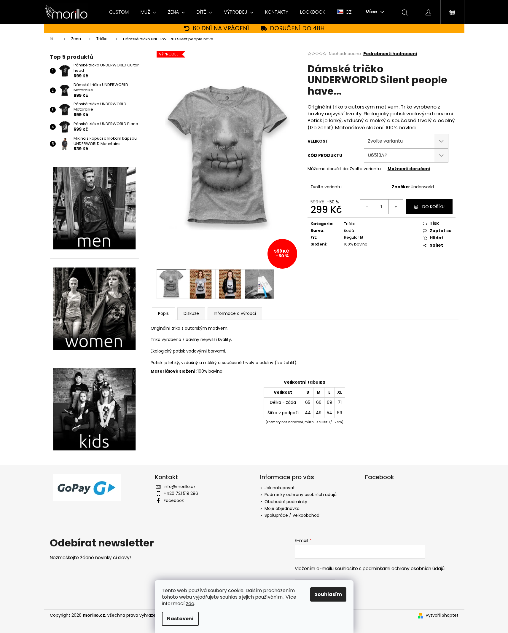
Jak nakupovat (280, 488)
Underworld (422, 187)
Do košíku (433, 207)
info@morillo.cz (179, 487)
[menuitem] (119, 12)
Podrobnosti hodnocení (390, 54)
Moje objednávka (282, 508)
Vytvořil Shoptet (442, 615)
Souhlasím (328, 594)
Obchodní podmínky (286, 502)
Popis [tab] (163, 313)
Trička (350, 224)
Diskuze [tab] (191, 313)
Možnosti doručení (409, 169)
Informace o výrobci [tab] (235, 313)
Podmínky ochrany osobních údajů (301, 495)
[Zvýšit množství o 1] (395, 207)
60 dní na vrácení (221, 28)
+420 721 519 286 (181, 493)
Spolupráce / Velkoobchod (292, 515)
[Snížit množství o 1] (367, 207)
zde (190, 603)
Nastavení (180, 618)
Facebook (174, 500)
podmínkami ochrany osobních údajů (404, 568)
